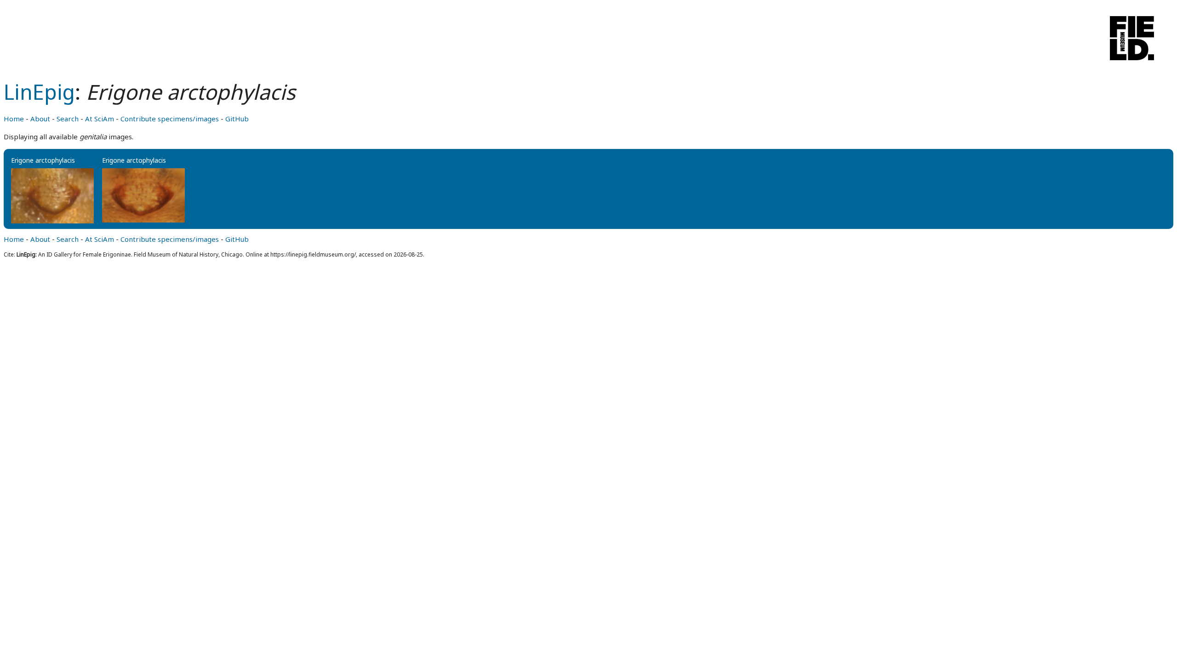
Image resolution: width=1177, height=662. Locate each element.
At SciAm (99, 118)
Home (14, 118)
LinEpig (39, 92)
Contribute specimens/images (169, 118)
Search (68, 118)
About (40, 118)
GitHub (237, 118)
